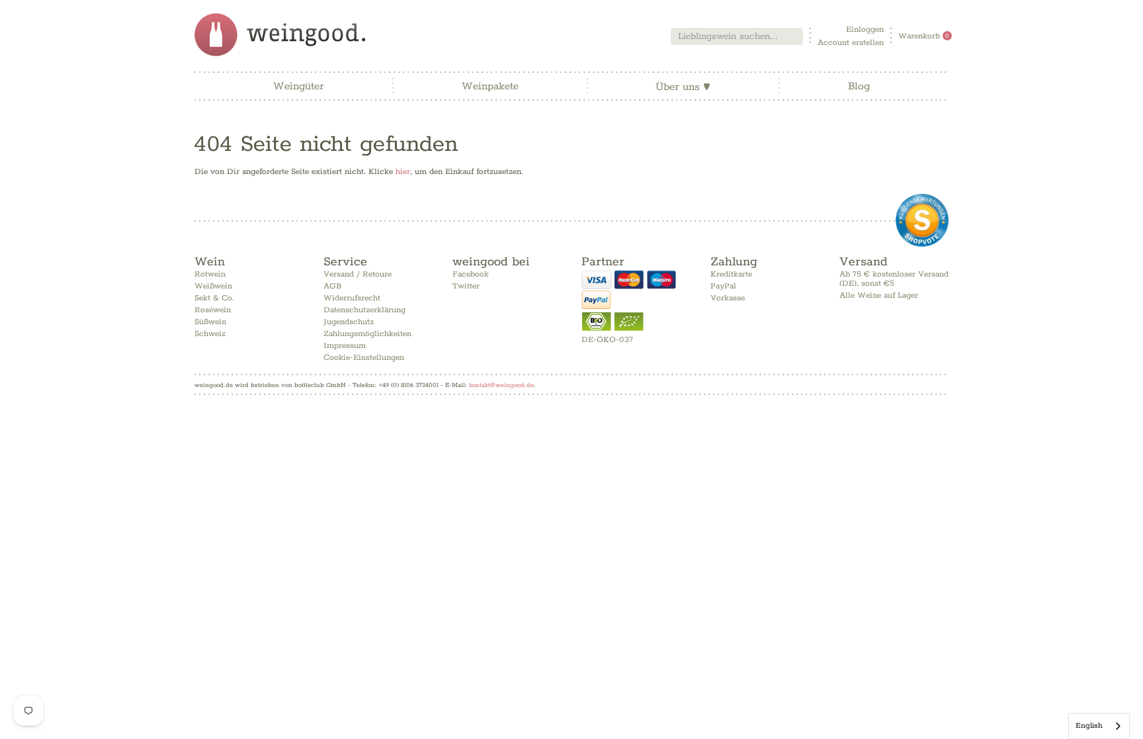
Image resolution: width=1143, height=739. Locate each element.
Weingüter (298, 86)
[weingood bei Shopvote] (922, 220)
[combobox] (737, 36)
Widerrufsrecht (351, 298)
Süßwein (210, 322)
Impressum (344, 346)
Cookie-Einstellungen (363, 358)
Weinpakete (490, 86)
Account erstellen (851, 43)
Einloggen (865, 29)
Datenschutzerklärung (364, 310)
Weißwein (213, 286)
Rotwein (210, 274)
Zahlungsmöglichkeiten (367, 334)
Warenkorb (923, 36)
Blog (859, 86)
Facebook (470, 274)
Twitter (466, 286)
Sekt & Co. (214, 298)
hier (403, 172)
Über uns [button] (683, 87)
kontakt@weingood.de (501, 385)
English (1089, 725)
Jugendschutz (348, 322)
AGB (332, 286)
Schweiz (210, 334)
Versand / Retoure (357, 274)
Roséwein (212, 310)
